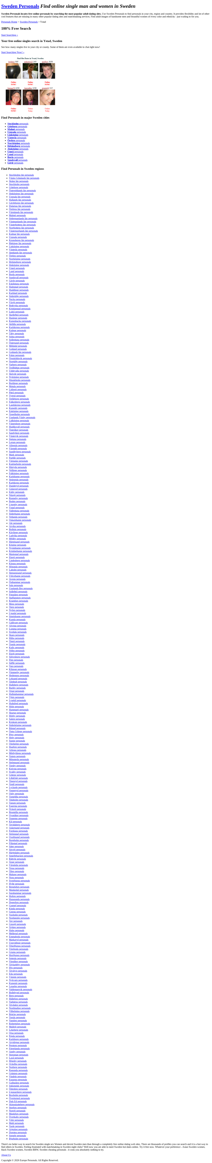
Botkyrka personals (18, 305)
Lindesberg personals (19, 560)
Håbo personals (16, 638)
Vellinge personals (18, 470)
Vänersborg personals (19, 423)
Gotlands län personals (20, 352)
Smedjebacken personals (21, 855)
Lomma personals (17, 629)
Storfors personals (18, 1107)
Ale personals (15, 523)
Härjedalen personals (19, 852)
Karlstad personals (18, 293)
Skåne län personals (18, 181)
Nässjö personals (17, 495)
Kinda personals (17, 908)
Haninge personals (18, 318)
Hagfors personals (18, 747)
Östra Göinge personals (20, 731)
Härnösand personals (19, 541)
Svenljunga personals (19, 880)
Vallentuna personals (19, 510)
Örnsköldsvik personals (20, 358)
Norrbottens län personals (21, 227)
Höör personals (16, 706)
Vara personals (16, 666)
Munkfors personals (18, 1113)
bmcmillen (28, 88)
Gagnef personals (17, 905)
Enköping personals (18, 411)
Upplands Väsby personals (22, 417)
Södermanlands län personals (23, 218)
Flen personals (16, 660)
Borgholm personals (19, 840)
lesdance (11, 62)
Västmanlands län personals (22, 221)
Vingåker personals (18, 961)
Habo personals (16, 930)
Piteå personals (16, 392)
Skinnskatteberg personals (21, 1104)
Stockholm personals (19, 184)
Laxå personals (16, 1058)
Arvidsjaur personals (19, 1042)
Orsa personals (16, 1033)
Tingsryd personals (18, 781)
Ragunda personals (18, 1070)
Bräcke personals (17, 1014)
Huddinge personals (19, 290)
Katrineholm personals (20, 464)
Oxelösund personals (19, 837)
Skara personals (16, 635)
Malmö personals (17, 215)
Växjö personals (17, 302)
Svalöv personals (17, 772)
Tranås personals (17, 644)
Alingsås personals (18, 445)
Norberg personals (18, 1067)
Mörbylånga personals (20, 753)
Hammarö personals (19, 709)
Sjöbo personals (17, 650)
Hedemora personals (19, 675)
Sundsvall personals (18, 277)
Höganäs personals (18, 566)
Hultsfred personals (18, 703)
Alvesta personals (17, 625)
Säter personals (16, 846)
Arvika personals (17, 526)
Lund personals (16, 271)
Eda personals (16, 974)
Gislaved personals (18, 489)
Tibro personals (16, 871)
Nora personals (16, 877)
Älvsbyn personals (18, 970)
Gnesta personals (17, 911)
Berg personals (16, 995)
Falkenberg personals (19, 402)
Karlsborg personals (19, 1039)
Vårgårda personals (18, 865)
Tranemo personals (18, 818)
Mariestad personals (18, 554)
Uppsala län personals (19, 196)
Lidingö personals (18, 389)
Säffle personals (17, 663)
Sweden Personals (20, 6)
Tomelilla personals (18, 796)
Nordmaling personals (20, 1008)
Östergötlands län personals (22, 190)
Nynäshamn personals (20, 548)
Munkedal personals (19, 890)
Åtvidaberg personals (19, 824)
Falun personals (16, 355)
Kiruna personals (17, 563)
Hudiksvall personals (19, 426)
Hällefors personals (18, 998)
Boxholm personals (18, 1095)
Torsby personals (17, 765)
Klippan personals (18, 669)
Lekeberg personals (18, 1030)
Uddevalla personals (19, 370)
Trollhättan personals (19, 367)
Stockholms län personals (21, 175)
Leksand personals (18, 678)
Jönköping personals (19, 265)
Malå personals (16, 1123)
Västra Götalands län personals (24, 178)
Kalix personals (16, 647)
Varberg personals (18, 364)
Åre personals (16, 921)
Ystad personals (17, 507)
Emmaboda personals (19, 936)
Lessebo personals (18, 986)
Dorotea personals (18, 1132)
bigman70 (11, 88)
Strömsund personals (19, 762)
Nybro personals (17, 610)
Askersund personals (19, 827)
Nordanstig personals (19, 918)
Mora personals (16, 604)
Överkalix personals (19, 1117)
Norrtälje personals (18, 361)
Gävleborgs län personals (21, 203)
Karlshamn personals (19, 476)
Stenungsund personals (20, 573)
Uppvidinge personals (19, 942)
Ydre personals (16, 1120)
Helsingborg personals (20, 262)
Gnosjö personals (17, 924)
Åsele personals (16, 1126)
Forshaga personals (18, 831)
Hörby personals (17, 716)
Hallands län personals (20, 199)
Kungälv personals (18, 408)
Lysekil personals (17, 700)
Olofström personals (19, 744)
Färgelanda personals (19, 1048)
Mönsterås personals (19, 759)
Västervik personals (18, 436)
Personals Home (9, 22)
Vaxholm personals (18, 915)
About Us (6, 1155)
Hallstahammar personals (21, 694)
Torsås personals (17, 1017)
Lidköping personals (19, 420)
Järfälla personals (17, 324)
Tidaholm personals (18, 799)
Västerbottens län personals (22, 224)
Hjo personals (16, 967)
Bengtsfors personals (19, 887)
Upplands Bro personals (21, 588)
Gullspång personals (19, 1082)
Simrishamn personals (19, 616)
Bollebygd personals (19, 992)
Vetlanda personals (18, 517)
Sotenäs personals (17, 958)
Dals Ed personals (18, 1101)
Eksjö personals (16, 653)
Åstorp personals (17, 756)
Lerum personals (17, 442)
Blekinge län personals (20, 243)
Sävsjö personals (17, 849)
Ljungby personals (18, 504)
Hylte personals (16, 883)
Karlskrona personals (19, 327)
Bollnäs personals (17, 529)
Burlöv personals (17, 688)
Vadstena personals (18, 1002)
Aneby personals (17, 1051)
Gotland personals (18, 349)
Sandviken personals (19, 433)
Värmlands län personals (21, 212)
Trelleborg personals (19, 398)
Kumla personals (17, 619)
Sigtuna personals (17, 439)
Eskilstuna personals (19, 283)
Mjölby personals (17, 538)
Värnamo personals (18, 461)
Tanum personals (17, 803)
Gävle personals (17, 280)
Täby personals (16, 333)
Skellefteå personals (18, 315)
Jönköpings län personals (21, 193)
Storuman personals (18, 1054)
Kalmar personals (17, 330)
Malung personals (17, 874)
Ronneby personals (18, 498)
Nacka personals (17, 299)
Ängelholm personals (19, 414)
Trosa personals (16, 868)
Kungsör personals (18, 983)
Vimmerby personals (19, 672)
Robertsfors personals (19, 1023)
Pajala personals (17, 1036)
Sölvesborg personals (19, 656)
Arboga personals (17, 750)
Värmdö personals (18, 448)
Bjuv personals (16, 734)
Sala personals (16, 585)
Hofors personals (17, 896)
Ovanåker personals (18, 815)
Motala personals (17, 386)
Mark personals (16, 454)
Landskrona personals (19, 405)
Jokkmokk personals (19, 1086)
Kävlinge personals (18, 532)
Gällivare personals (18, 622)
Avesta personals (17, 579)
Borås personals (17, 274)
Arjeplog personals (18, 1129)
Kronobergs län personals (21, 240)
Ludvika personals (18, 535)
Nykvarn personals (18, 980)
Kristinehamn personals (20, 551)
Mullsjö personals (17, 1026)
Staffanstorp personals (20, 597)
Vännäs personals (17, 977)
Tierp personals (16, 607)
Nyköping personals (19, 377)
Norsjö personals (17, 1110)
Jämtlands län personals (20, 252)
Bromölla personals (18, 812)
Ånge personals (16, 862)
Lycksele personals (18, 787)
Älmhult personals (18, 681)
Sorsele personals (17, 1135)
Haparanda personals (19, 899)
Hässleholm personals (19, 380)
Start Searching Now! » (12, 52)
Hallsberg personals (18, 684)
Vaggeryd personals (18, 790)
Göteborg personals (18, 187)
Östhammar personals (19, 582)
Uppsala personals (18, 237)
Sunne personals (17, 740)
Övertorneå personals (19, 1098)
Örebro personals (17, 255)
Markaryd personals (18, 939)
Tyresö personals (17, 395)
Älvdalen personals (18, 1005)
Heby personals (16, 737)
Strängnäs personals (18, 479)
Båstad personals (17, 728)
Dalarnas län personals (20, 206)
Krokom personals (18, 722)
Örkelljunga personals (19, 946)
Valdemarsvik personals (20, 989)
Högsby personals (18, 1061)
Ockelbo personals (18, 1064)
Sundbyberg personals (20, 451)
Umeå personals (17, 268)
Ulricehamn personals (19, 576)
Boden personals (17, 501)
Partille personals (17, 458)
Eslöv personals (16, 492)
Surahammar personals (20, 893)
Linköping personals (19, 246)
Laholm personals (17, 569)
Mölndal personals (18, 346)
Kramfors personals (18, 601)
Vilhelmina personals (19, 1011)
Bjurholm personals (18, 1138)
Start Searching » (9, 35)
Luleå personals (16, 311)
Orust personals (16, 691)
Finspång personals (18, 594)
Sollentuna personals (19, 339)
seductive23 (28, 62)
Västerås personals (18, 249)
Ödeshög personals (18, 1089)
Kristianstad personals (19, 308)
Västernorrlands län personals (23, 231)
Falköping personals (19, 473)
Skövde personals (17, 374)
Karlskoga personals (19, 482)
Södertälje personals (19, 296)
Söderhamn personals (19, 513)
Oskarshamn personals (20, 520)
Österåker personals (18, 430)
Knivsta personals (17, 768)
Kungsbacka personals (20, 321)
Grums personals (17, 952)
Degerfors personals (19, 902)
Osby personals (16, 793)
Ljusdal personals (17, 613)
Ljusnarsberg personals (20, 1092)
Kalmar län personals (19, 234)
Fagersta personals (18, 806)
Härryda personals (18, 467)
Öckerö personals (17, 809)
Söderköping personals (20, 725)
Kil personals (15, 821)
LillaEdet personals (18, 778)
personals (17, 123)
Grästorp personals (18, 1073)
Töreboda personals (18, 949)
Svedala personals (18, 632)
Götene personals (17, 775)
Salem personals (17, 719)
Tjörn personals (16, 697)
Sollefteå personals (18, 591)
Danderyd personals (19, 486)
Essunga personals (18, 1079)
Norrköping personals (19, 259)
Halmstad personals (18, 287)
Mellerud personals (18, 933)
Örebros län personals (19, 209)
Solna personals (16, 336)
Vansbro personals (18, 1020)
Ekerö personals (17, 557)
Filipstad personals (18, 843)
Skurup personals (17, 712)
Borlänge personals (18, 383)
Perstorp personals (18, 1045)
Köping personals (17, 545)
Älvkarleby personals (19, 964)
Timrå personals (17, 641)
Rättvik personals (17, 859)
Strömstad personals (19, 834)
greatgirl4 (45, 88)
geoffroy (45, 62)
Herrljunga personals (19, 955)
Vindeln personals (18, 1076)
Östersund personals (19, 343)
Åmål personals (16, 784)
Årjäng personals (17, 927)
